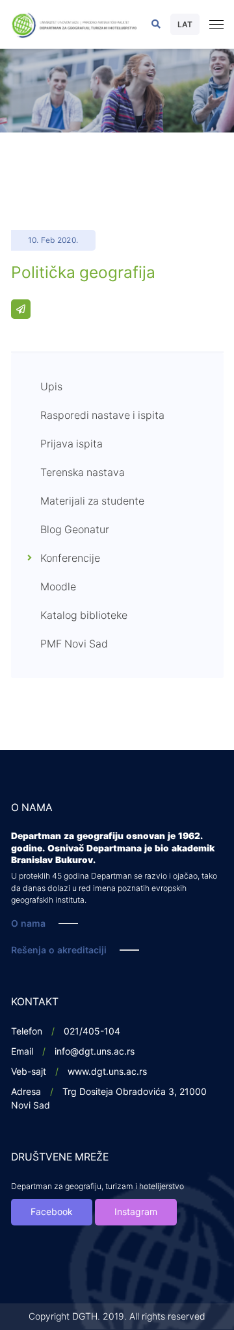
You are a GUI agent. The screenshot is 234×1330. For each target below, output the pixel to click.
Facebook (52, 1212)
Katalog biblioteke (83, 616)
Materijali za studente (92, 501)
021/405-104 (92, 1031)
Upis (51, 387)
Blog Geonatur (74, 530)
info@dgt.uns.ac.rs (95, 1052)
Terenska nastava (82, 473)
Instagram (135, 1212)
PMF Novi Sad (74, 644)
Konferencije (70, 558)
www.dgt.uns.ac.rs (107, 1072)
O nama (28, 924)
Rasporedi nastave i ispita (102, 415)
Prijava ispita (71, 444)
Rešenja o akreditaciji (59, 950)
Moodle (58, 587)
